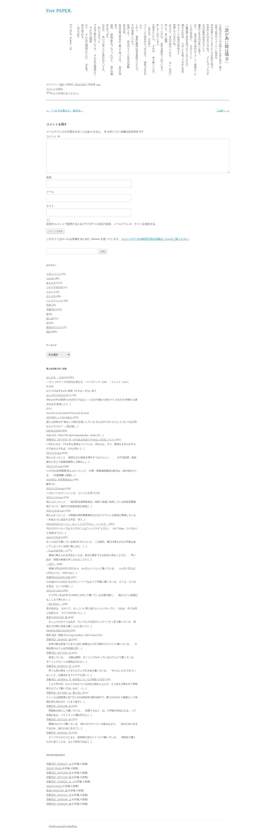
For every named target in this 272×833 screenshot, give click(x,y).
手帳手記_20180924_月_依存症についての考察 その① (75, 679)
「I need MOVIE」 (56, 550)
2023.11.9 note (53, 453)
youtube (50, 278)
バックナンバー (54, 300)
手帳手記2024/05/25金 (58, 577)
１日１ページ (53, 274)
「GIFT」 (51, 564)
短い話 (49, 318)
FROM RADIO (53, 430)
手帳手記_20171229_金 (58, 777)
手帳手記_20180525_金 (58, 639)
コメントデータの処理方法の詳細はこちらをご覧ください (155, 239)
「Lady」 (222, 110)
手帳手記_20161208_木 (58, 706)
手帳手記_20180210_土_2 (60, 781)
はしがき (51, 296)
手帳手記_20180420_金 (58, 803)
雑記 (62, 84)
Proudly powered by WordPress (63, 826)
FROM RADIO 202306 (57, 630)
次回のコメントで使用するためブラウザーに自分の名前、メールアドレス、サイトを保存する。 (102, 224)
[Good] (50, 92)
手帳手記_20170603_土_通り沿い (64, 692)
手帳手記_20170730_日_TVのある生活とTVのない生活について (80, 439)
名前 (48, 177)
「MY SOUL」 (54, 604)
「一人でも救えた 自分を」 (64, 110)
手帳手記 (51, 309)
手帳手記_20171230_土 (58, 652)
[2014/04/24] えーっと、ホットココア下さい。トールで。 (77, 524)
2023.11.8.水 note (55, 510)
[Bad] (47, 92)
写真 (48, 305)
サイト (50, 206)
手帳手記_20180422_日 (58, 732)
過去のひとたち (54, 327)
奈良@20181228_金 (56, 617)
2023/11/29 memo (55, 488)
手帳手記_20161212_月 (58, 795)
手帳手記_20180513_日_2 (60, 666)
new (99, 84)
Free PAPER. (59, 10)
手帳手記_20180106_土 (58, 799)
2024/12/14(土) (54, 590)
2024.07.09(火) (54, 537)
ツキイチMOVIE (55, 287)
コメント (53, 136)
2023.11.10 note (54, 497)
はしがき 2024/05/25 (57, 395)
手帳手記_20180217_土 (58, 763)
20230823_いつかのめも (59, 417)
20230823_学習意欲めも (59, 479)
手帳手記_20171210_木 (58, 719)
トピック (51, 291)
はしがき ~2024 (55, 377)
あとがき (51, 282)
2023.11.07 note (54, 466)
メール (50, 191)
